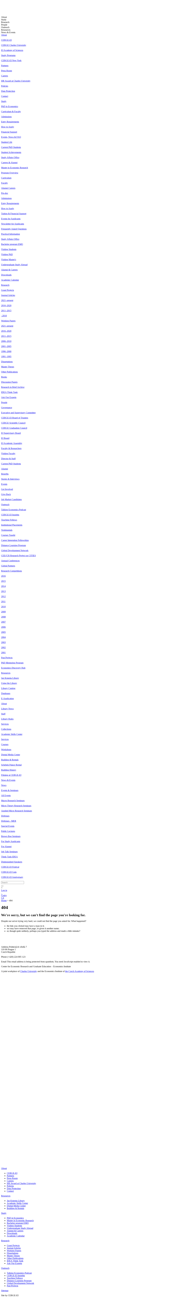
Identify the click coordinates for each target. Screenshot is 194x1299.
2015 (3, 581)
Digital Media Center (10, 754)
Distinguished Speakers (11, 862)
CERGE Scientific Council (13, 423)
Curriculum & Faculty (11, 111)
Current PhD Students (11, 147)
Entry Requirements (10, 122)
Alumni (4, 469)
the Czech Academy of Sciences (79, 971)
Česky (4, 895)
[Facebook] (2, 1137)
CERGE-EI (6, 40)
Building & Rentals (9, 760)
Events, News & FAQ (11, 137)
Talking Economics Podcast (13, 509)
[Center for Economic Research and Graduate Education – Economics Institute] (12, 10)
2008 (3, 617)
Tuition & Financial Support (13, 213)
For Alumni (6, 846)
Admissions (6, 116)
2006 (3, 627)
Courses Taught (8, 535)
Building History (8, 770)
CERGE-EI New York (11, 60)
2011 (3, 601)
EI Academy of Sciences (12, 50)
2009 (3, 612)
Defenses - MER (8, 821)
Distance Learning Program (13, 545)
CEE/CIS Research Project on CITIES (18, 555)
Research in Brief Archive (12, 387)
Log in (4, 890)
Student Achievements (11, 152)
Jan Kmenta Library (10, 678)
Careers (4, 76)
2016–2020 (6, 305)
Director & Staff (8, 458)
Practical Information (10, 234)
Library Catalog (8, 688)
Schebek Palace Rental (11, 765)
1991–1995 (6, 356)
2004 (3, 637)
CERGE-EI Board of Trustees (14, 418)
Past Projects (6, 657)
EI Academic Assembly (11, 443)
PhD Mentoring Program (12, 663)
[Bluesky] (4, 1163)
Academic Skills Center (11, 734)
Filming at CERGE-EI (11, 775)
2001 (3, 652)
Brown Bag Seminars (10, 836)
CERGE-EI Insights (10, 515)
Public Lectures (8, 831)
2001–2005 (6, 346)
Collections (6, 729)
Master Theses (7, 367)
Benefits (5, 474)
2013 (3, 591)
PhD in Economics (9, 106)
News (3, 785)
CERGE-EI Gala (8, 872)
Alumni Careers (8, 188)
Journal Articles (8, 295)
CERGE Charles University (13, 45)
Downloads (6, 275)
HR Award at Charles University (15, 81)
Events (4, 484)
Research (5, 285)
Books (4, 377)
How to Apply (7, 127)
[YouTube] (2, 1148)
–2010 (4, 315)
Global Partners (8, 566)
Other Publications (9, 372)
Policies (4, 86)
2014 (3, 586)
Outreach (5, 504)
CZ (2, 898)
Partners (4, 65)
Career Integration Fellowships (15, 540)
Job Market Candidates (11, 499)
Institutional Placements (11, 525)
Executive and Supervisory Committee (18, 412)
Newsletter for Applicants (12, 224)
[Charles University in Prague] (97, 1120)
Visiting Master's (8, 259)
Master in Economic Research (14, 167)
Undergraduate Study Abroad (14, 264)
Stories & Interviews (10, 479)
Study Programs (8, 55)
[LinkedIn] (3, 1133)
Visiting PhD (7, 254)
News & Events (8, 780)
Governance (6, 407)
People (4, 402)
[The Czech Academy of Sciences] (18, 1128)
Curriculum (6, 178)
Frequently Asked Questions (14, 229)
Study (3, 101)
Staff (3, 714)
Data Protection (8, 91)
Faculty (4, 183)
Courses (4, 744)
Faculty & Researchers (11, 448)
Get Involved (7, 489)
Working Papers (8, 321)
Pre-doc (4, 193)
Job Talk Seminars (9, 851)
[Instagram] (3, 1157)
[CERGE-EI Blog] (3, 1152)
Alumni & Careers (9, 270)
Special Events (7, 826)
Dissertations (7, 361)
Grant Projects (7, 290)
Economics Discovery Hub (13, 668)
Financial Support (9, 132)
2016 (3, 576)
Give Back (6, 494)
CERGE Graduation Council (14, 428)
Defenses (5, 816)
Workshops (6, 749)
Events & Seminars (9, 790)
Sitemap (4, 1290)
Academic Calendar (10, 280)
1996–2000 (6, 351)
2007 (3, 622)
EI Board (5, 438)
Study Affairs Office (10, 157)
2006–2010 (6, 341)
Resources (5, 673)
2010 (3, 606)
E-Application (7, 698)
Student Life (6, 142)
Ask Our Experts (8, 397)
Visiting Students (8, 249)
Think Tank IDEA (9, 857)
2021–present (7, 300)
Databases (5, 693)
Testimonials (6, 530)
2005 (3, 632)
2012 (3, 596)
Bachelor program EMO (12, 244)
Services (5, 724)
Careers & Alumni (9, 162)
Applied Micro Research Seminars (16, 811)
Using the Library (9, 683)
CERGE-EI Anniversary (12, 877)
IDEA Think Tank (9, 392)
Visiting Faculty (8, 453)
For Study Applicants (10, 841)
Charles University (28, 971)
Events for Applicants (10, 218)
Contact (4, 96)
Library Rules (7, 719)
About (4, 35)
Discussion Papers (9, 382)
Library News (7, 708)
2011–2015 (6, 310)
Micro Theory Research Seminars (16, 805)
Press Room (6, 70)
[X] (4, 1144)
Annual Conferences (10, 560)
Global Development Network (14, 550)
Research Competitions (11, 571)
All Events (6, 795)
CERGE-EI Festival (10, 867)
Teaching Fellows (9, 520)
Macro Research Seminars (13, 800)
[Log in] (1, 893)
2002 (3, 647)
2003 (3, 642)
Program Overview (9, 173)
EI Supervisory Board (11, 433)
